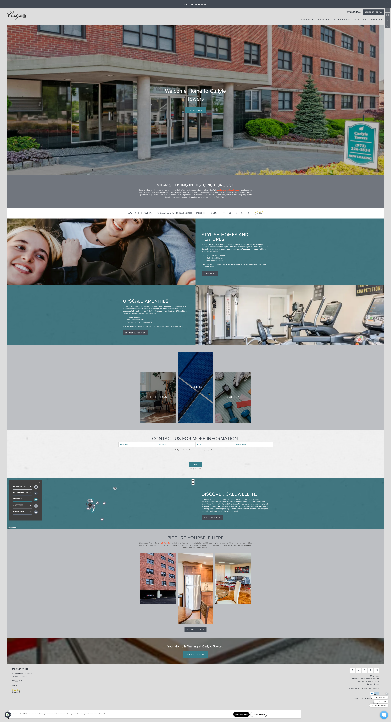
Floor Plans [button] (195, 110)
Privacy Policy (354, 688)
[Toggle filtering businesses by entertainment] (36, 493)
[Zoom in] (193, 480)
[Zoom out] (193, 483)
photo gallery (166, 543)
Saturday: (361, 681)
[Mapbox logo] (12, 527)
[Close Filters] (39, 482)
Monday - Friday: (358, 679)
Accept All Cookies (241, 714)
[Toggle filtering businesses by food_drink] (36, 487)
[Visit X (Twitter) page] (230, 212)
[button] (388, 3)
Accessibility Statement (370, 688)
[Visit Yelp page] (236, 212)
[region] (101, 503)
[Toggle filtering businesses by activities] (36, 506)
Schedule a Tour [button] (195, 654)
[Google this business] (242, 212)
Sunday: (370, 684)
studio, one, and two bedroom (228, 190)
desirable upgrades (250, 249)
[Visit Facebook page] (224, 212)
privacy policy (209, 450)
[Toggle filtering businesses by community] (36, 512)
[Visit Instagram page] (248, 212)
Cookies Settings (259, 714)
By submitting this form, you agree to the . (195, 450)
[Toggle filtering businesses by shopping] (36, 499)
